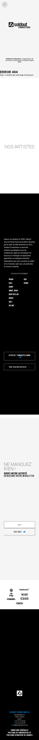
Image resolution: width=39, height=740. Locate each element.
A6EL (10, 283)
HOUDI (26, 283)
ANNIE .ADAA (13, 290)
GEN (25, 279)
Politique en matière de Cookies (19, 735)
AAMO (11, 287)
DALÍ (10, 302)
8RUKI (11, 279)
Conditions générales (19, 730)
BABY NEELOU (14, 294)
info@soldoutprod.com (20, 725)
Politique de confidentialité (19, 732)
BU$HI (11, 298)
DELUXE (11, 305)
